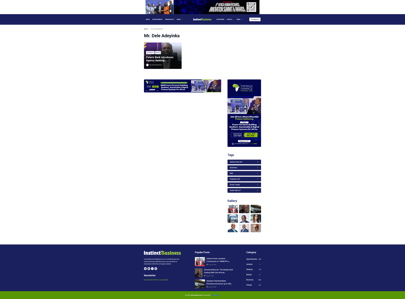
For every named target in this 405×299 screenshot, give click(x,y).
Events (229, 19)
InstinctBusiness (157, 65)
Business (150, 52)
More (178, 19)
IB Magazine (255, 19)
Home (146, 29)
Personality (169, 19)
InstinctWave (215, 295)
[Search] (246, 19)
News (148, 19)
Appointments (157, 19)
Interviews (220, 19)
